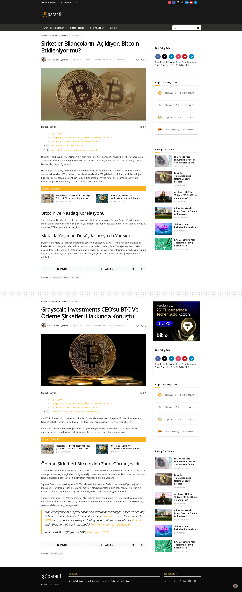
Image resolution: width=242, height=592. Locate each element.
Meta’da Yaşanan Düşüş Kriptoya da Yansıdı (74, 150)
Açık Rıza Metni (94, 581)
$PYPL (48, 520)
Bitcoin (44, 2)
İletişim (126, 581)
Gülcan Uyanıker (60, 59)
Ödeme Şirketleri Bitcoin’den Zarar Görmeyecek (76, 411)
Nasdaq (75, 277)
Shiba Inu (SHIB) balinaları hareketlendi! (186, 226)
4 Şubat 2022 (78, 59)
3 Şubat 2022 (78, 325)
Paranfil (44, 35)
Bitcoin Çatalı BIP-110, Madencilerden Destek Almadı (75, 141)
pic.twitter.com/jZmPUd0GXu (111, 524)
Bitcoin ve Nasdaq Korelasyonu (68, 145)
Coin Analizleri (97, 27)
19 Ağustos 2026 (64, 201)
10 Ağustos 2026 (118, 201)
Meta (66, 277)
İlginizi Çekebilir (58, 133)
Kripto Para (56, 277)
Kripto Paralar (77, 27)
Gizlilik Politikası (75, 581)
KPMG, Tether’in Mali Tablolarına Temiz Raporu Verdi (184, 242)
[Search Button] (198, 27)
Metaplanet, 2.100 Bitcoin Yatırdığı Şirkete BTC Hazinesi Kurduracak (82, 137)
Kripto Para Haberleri (53, 27)
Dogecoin (68, 2)
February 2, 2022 (97, 532)
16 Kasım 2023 (180, 185)
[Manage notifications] (235, 586)
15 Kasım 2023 (180, 202)
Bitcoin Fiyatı (56, 553)
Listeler (113, 27)
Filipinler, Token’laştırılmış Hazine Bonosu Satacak (182, 177)
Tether (60, 2)
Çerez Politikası (112, 581)
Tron (76, 2)
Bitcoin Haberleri (75, 35)
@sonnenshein (112, 516)
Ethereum (52, 2)
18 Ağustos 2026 (182, 218)
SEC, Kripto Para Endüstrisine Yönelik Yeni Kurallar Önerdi (184, 159)
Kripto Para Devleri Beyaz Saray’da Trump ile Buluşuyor (185, 211)
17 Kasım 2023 (180, 231)
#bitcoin (137, 520)
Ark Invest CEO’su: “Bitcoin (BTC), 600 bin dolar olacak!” (185, 195)
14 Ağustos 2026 (182, 249)
